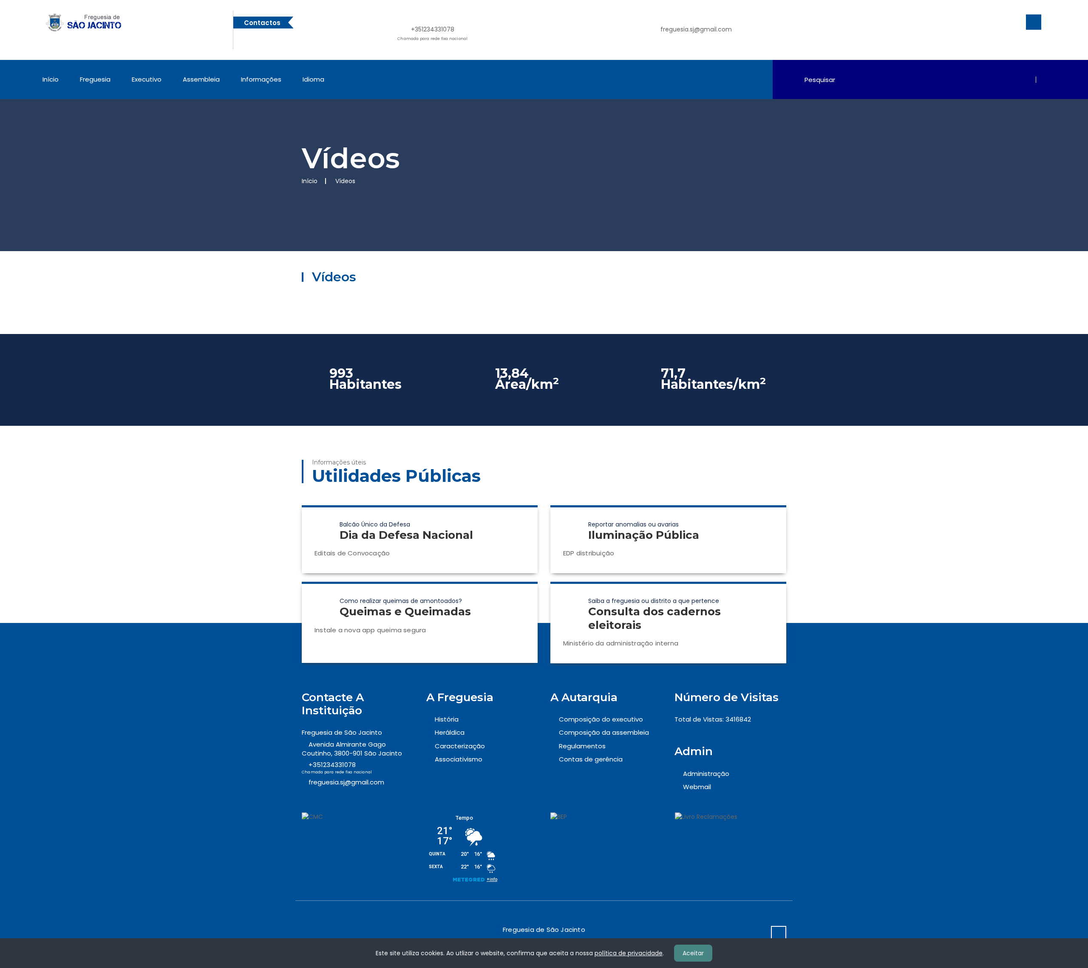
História (447, 719)
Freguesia (95, 79)
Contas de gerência (591, 759)
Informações (261, 79)
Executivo (147, 79)
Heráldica (450, 732)
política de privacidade (629, 953)
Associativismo (458, 759)
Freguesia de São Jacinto (342, 732)
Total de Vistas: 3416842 (712, 719)
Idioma (313, 79)
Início (50, 79)
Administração (706, 773)
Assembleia (201, 79)
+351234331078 (432, 33)
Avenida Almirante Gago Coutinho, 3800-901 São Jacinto (352, 749)
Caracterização (460, 746)
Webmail (697, 786)
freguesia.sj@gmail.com (696, 29)
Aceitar (693, 953)
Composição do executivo (601, 719)
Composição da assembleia (604, 732)
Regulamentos (582, 746)
